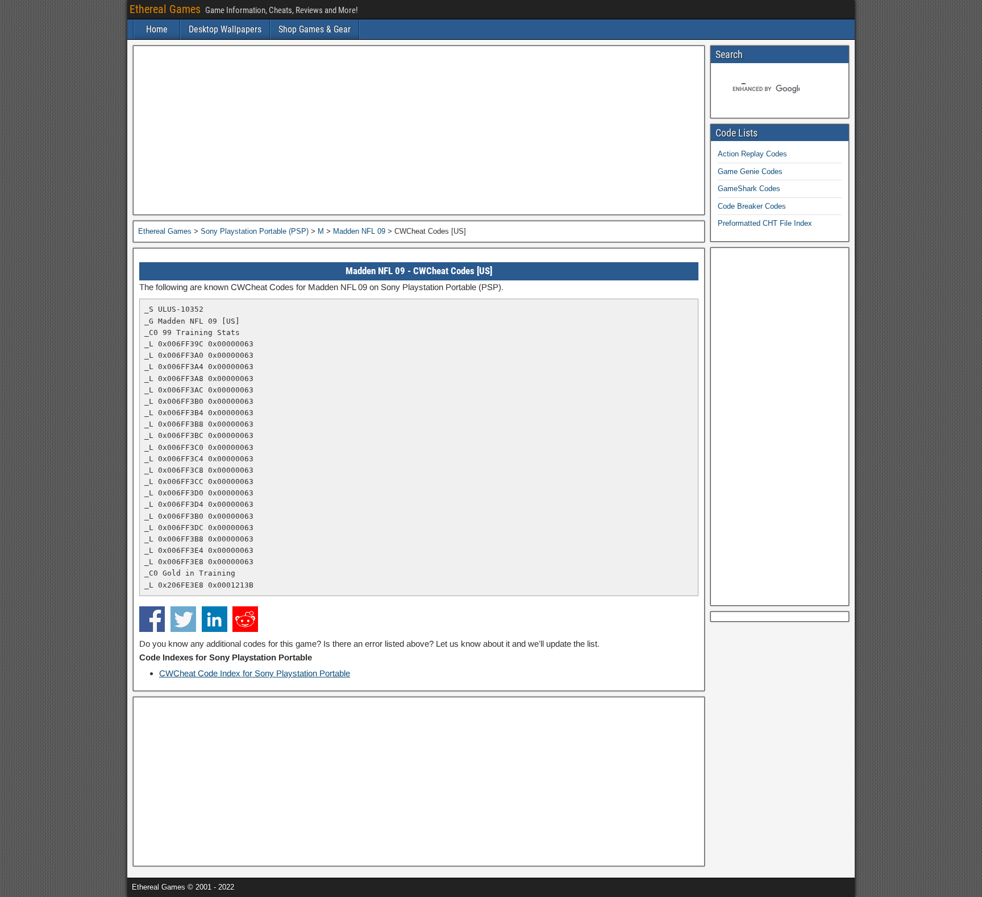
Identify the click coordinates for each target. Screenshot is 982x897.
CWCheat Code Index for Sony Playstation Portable (254, 673)
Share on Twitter (183, 619)
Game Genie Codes (750, 171)
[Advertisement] (419, 130)
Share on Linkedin (214, 619)
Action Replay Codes (752, 154)
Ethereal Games (165, 9)
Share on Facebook (152, 619)
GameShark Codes (749, 188)
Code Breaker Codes (752, 206)
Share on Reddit (245, 619)
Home (157, 29)
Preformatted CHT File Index (765, 223)
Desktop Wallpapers (225, 29)
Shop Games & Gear (314, 29)
